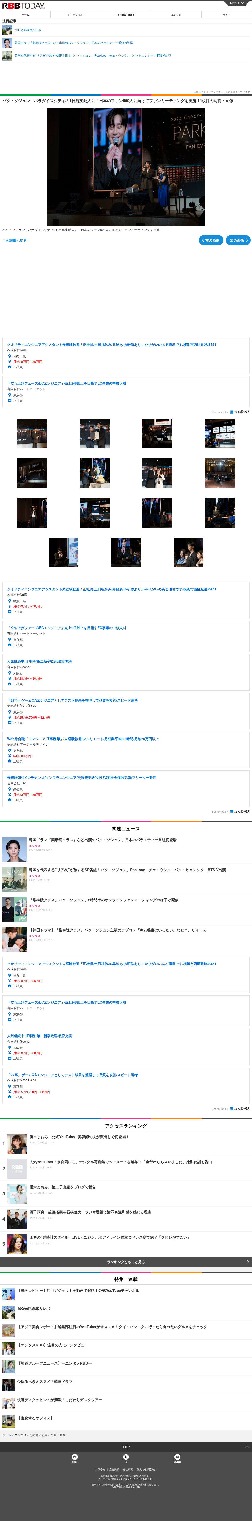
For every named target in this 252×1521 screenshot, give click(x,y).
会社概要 (128, 1469)
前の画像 (212, 240)
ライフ (226, 14)
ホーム (25, 14)
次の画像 (237, 240)
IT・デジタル (75, 14)
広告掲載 (114, 1469)
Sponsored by (220, 412)
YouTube (177, 1462)
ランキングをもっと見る (126, 1261)
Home (74, 1462)
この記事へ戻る (14, 240)
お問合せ (100, 1469)
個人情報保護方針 (147, 1469)
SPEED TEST (126, 14)
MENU (234, 3)
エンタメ (176, 14)
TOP (126, 1446)
